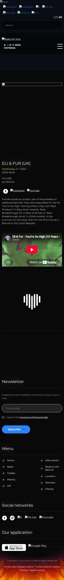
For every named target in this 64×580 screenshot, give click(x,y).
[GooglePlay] (23, 13)
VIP (9, 485)
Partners (50, 482)
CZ (55, 17)
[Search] (58, 25)
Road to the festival (52, 468)
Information (52, 460)
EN (60, 17)
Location (50, 476)
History (11, 479)
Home (10, 460)
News (10, 466)
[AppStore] (35, 13)
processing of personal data (34, 417)
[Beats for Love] (32, 302)
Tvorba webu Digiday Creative (18, 566)
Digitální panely (37, 570)
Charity (49, 489)
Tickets (11, 473)
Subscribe (14, 429)
